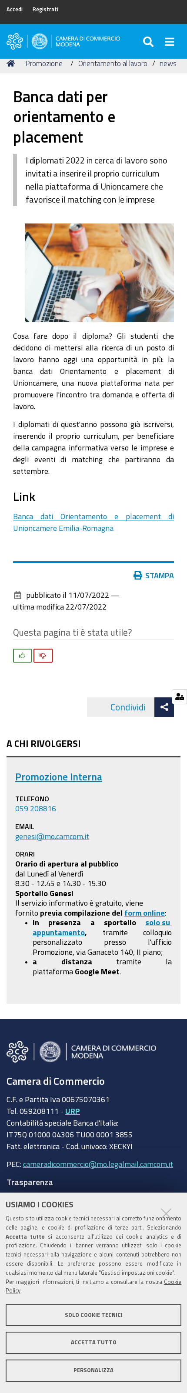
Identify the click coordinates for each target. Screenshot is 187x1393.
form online (144, 912)
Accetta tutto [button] (94, 1342)
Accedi (15, 9)
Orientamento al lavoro (112, 63)
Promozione (44, 63)
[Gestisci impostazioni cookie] (179, 696)
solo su (158, 922)
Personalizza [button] (93, 1370)
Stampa (159, 575)
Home (12, 63)
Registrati (45, 9)
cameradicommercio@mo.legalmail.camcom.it (98, 1164)
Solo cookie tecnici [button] (94, 1315)
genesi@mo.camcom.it (52, 836)
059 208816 (35, 808)
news (168, 63)
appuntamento (59, 932)
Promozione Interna (58, 777)
